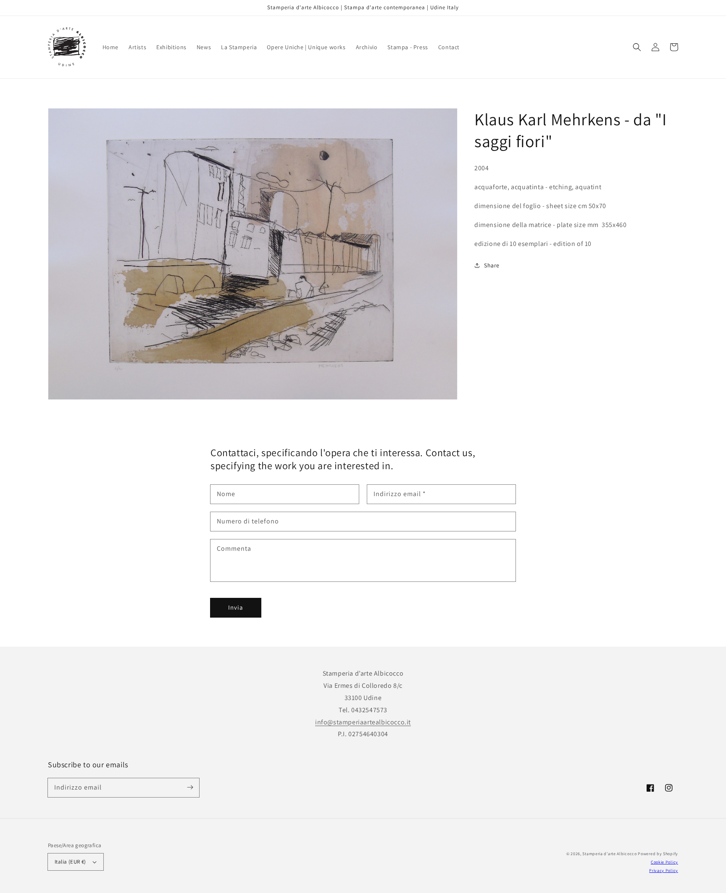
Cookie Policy (664, 862)
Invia (235, 607)
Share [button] (492, 265)
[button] (637, 47)
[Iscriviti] (190, 787)
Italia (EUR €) (70, 861)
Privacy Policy (663, 870)
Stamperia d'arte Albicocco (609, 853)
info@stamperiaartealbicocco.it (363, 722)
